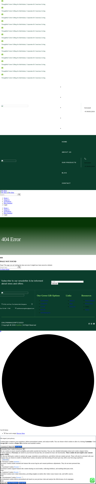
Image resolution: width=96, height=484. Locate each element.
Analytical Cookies (7, 472)
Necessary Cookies (8, 461)
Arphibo (19, 325)
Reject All (11, 446)
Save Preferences (13, 482)
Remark (16, 467)
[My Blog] (3, 191)
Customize (4, 446)
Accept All (18, 446)
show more (5, 459)
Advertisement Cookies (9, 477)
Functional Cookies (8, 467)
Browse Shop (21, 433)
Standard (16, 461)
